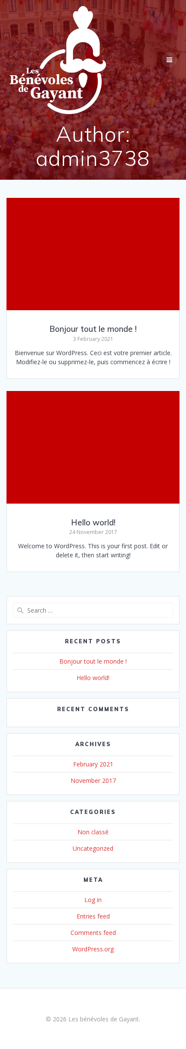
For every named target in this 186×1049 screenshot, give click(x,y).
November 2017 (93, 780)
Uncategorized (93, 848)
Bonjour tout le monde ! (93, 329)
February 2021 (93, 764)
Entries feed (93, 916)
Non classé (93, 832)
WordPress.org (93, 949)
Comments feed (93, 932)
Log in (93, 900)
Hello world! (93, 523)
